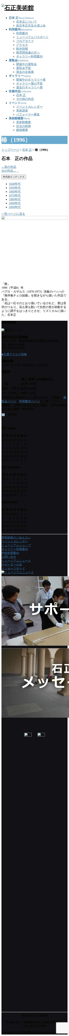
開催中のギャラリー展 (31, 79)
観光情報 (22, 48)
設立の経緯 (23, 126)
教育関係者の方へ (28, 52)
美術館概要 (23, 122)
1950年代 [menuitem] (15, 187)
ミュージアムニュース (16, 560)
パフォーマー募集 (28, 114)
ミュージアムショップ (16, 545)
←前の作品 (8, 166)
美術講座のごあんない (16, 537)
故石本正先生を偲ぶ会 (31, 25)
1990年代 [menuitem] (15, 203)
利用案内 (22, 33)
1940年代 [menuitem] (15, 183)
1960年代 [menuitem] (15, 191)
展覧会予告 (23, 68)
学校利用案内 (10, 553)
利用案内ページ (29, 401)
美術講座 (22, 110)
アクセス (22, 44)
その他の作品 (25, 99)
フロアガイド (25, 41)
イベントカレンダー (29, 106)
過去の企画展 (25, 71)
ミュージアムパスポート (32, 37)
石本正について (26, 21)
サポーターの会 (11, 564)
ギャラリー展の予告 (29, 83)
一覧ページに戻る (13, 213)
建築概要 (22, 129)
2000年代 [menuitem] (15, 207)
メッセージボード (13, 568)
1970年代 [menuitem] (15, 195)
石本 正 (21, 95)
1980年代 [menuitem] (15, 199)
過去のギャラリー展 (29, 87)
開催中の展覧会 (26, 64)
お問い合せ (8, 556)
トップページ (10, 149)
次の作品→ (10, 170)
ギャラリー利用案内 (29, 56)
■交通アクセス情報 (14, 354)
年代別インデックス (13, 176)
